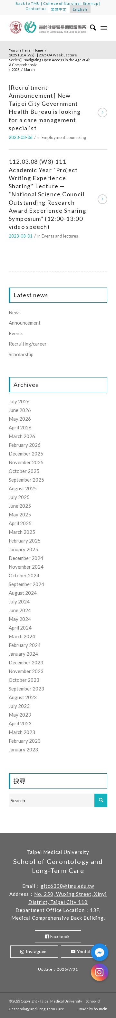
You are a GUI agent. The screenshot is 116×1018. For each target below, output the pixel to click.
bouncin (100, 1009)
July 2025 (19, 497)
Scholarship (21, 354)
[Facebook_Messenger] (99, 952)
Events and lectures (60, 236)
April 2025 (20, 523)
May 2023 (20, 715)
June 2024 (20, 610)
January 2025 (23, 549)
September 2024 (26, 584)
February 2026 (25, 445)
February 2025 (25, 540)
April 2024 (20, 628)
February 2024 (25, 645)
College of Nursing (61, 3)
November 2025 (26, 462)
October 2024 (24, 575)
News (15, 312)
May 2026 (20, 419)
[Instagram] (99, 972)
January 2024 (23, 654)
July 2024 (19, 601)
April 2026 (20, 427)
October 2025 (24, 471)
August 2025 (23, 488)
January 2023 (23, 749)
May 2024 (20, 619)
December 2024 (26, 558)
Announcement (25, 323)
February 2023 (25, 741)
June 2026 (20, 410)
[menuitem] (89, 28)
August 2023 (23, 697)
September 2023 (26, 688)
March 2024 (22, 636)
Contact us (36, 8)
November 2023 (26, 671)
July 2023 (19, 706)
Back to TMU (27, 3)
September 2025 (26, 480)
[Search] (89, 28)
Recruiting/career (28, 344)
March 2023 (22, 732)
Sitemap (90, 3)
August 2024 (23, 593)
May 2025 (20, 514)
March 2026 (22, 436)
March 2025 (22, 532)
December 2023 (26, 662)
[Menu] (104, 27)
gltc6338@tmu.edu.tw (67, 886)
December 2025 (26, 453)
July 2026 (19, 401)
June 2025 (20, 506)
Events (16, 333)
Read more (102, 112)
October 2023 (24, 680)
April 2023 (20, 723)
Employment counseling (64, 137)
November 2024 (26, 567)
